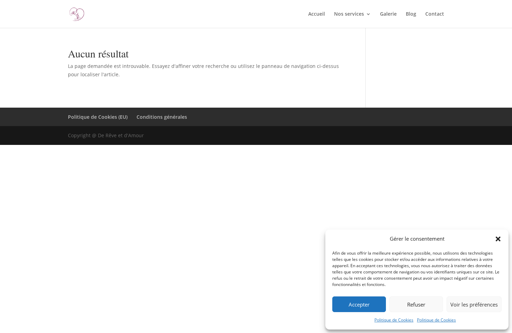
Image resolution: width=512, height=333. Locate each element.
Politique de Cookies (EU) (97, 117)
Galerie (388, 14)
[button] (498, 238)
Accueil (316, 14)
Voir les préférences (474, 304)
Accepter (359, 304)
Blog (411, 14)
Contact (434, 14)
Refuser (416, 304)
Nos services (349, 14)
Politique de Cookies (393, 320)
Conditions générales (162, 117)
